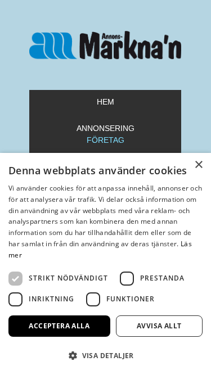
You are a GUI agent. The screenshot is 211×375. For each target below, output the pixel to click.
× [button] (198, 165)
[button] (105, 355)
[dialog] (105, 264)
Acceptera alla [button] (59, 326)
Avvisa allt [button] (159, 326)
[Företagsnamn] (105, 45)
